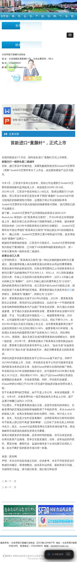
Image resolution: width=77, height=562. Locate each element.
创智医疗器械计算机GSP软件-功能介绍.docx (37, 109)
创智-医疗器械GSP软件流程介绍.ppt (32, 120)
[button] (70, 35)
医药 (69, 290)
